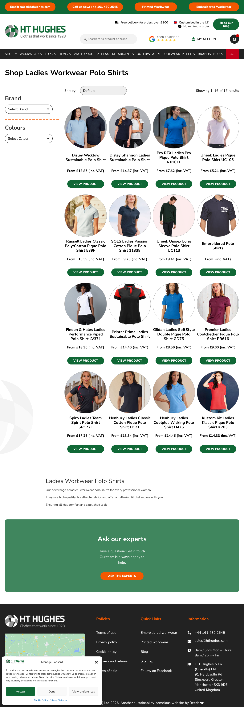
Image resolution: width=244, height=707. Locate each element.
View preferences (83, 691)
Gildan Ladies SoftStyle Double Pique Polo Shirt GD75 (174, 334)
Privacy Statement (59, 700)
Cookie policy (106, 651)
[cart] (234, 39)
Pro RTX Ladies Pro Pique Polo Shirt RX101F (174, 157)
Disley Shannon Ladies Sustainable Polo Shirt (130, 157)
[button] (96, 662)
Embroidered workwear (159, 632)
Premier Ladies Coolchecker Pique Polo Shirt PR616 (218, 334)
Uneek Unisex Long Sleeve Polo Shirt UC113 (174, 246)
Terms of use (106, 632)
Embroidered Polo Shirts (218, 246)
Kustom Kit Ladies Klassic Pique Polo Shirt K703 (218, 422)
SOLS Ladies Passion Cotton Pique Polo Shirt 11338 (129, 246)
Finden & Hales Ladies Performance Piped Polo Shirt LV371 (85, 334)
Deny (52, 691)
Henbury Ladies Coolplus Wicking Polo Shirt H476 (174, 422)
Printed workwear (154, 642)
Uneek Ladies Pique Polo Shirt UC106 (218, 157)
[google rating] (164, 39)
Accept (20, 691)
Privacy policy (106, 642)
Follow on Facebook (156, 670)
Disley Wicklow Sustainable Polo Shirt (86, 157)
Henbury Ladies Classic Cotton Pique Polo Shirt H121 (129, 422)
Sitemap (147, 661)
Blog (144, 651)
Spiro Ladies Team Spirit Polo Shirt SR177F (85, 422)
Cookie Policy (41, 700)
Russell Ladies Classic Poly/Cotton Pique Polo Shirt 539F (85, 246)
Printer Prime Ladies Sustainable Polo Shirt (130, 334)
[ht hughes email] (212, 641)
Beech (195, 703)
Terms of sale (106, 670)
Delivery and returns (112, 661)
